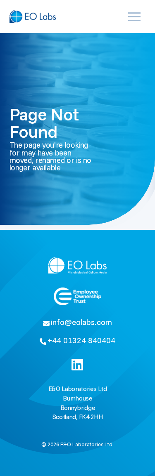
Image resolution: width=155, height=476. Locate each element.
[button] (136, 16)
